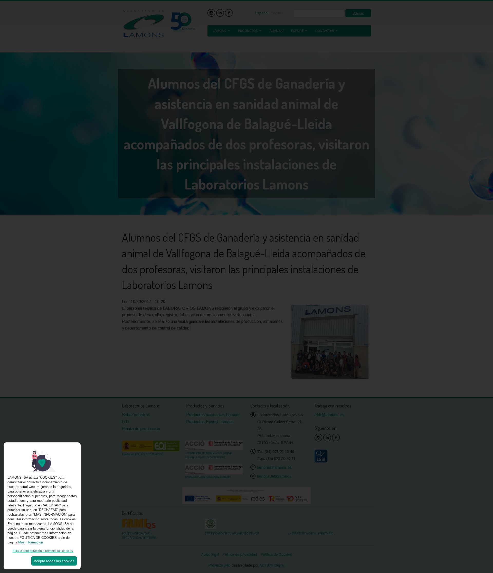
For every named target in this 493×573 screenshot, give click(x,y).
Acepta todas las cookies (54, 561)
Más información (30, 542)
